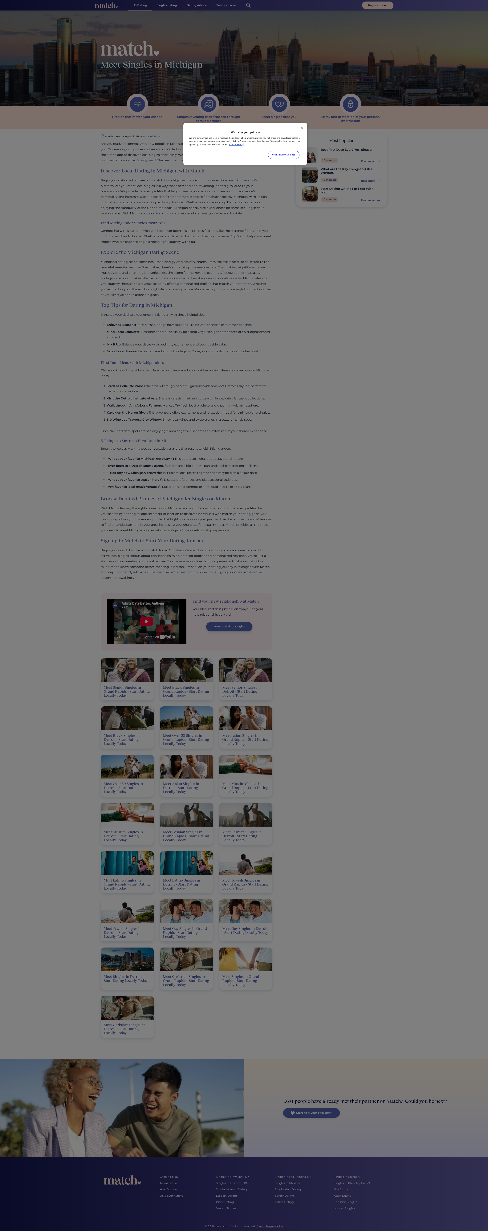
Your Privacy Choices (283, 155)
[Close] (302, 127)
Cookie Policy (236, 144)
